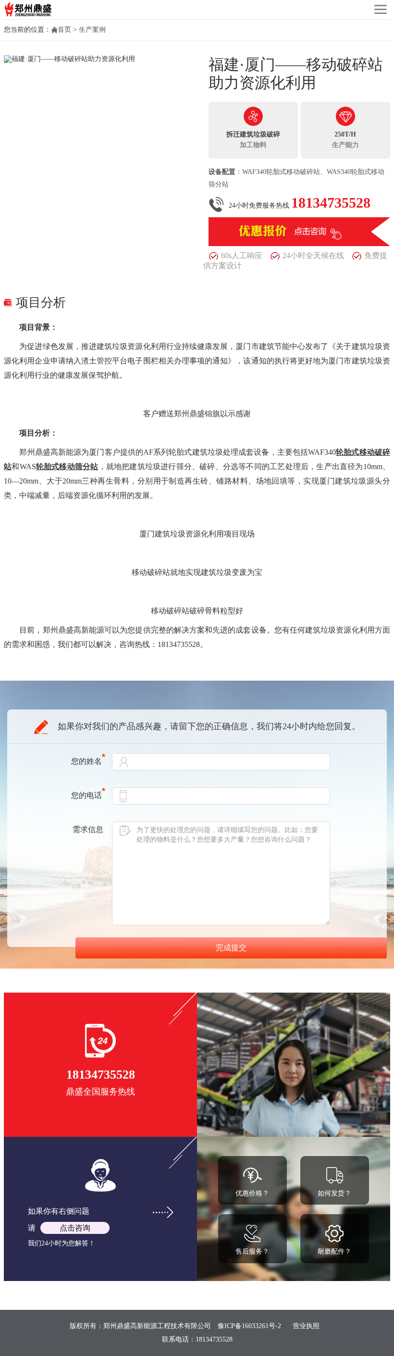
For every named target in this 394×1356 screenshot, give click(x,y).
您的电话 (86, 795)
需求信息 (88, 829)
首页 (64, 29)
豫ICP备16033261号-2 (249, 1326)
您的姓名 (86, 761)
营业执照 (306, 1326)
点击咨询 (75, 1228)
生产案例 (92, 29)
